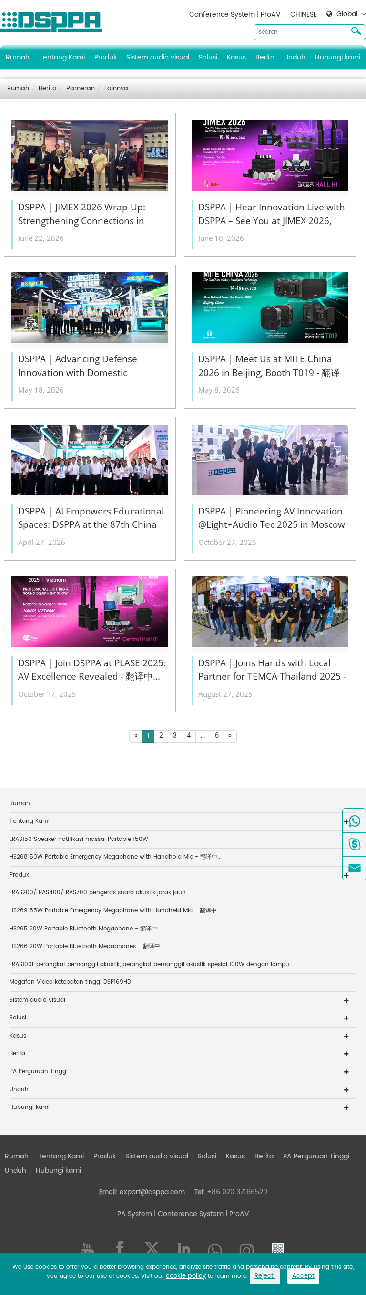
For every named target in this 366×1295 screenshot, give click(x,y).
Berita (264, 57)
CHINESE (303, 14)
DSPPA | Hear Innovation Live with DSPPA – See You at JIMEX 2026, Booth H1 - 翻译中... (271, 214)
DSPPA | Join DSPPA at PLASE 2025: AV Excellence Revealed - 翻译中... (92, 670)
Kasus (236, 57)
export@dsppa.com (152, 1191)
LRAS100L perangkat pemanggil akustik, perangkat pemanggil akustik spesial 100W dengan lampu (149, 964)
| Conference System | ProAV (200, 1213)
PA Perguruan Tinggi (39, 1071)
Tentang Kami (62, 57)
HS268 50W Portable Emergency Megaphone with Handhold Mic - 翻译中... (116, 856)
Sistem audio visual (157, 57)
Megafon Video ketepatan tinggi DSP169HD (70, 982)
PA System (134, 1213)
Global (346, 14)
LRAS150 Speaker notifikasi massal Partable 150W (79, 839)
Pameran (80, 89)
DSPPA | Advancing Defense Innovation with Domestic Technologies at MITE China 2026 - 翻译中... (91, 366)
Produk (105, 57)
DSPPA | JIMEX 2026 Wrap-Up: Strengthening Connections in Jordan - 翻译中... (81, 214)
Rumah (18, 57)
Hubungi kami (337, 57)
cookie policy (186, 1276)
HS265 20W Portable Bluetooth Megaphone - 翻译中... (86, 928)
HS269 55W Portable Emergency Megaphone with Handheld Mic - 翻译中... (115, 910)
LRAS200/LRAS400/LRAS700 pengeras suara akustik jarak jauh (98, 892)
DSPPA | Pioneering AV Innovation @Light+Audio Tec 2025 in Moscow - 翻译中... (271, 518)
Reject (264, 1276)
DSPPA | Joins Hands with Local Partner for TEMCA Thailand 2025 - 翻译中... (272, 670)
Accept (303, 1276)
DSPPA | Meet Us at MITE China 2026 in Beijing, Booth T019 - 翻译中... (269, 366)
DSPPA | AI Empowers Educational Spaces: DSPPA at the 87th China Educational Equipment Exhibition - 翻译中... (91, 518)
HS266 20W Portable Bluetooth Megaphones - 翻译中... (87, 946)
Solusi (208, 57)
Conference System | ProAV (235, 14)
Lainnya (116, 89)
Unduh (294, 57)
